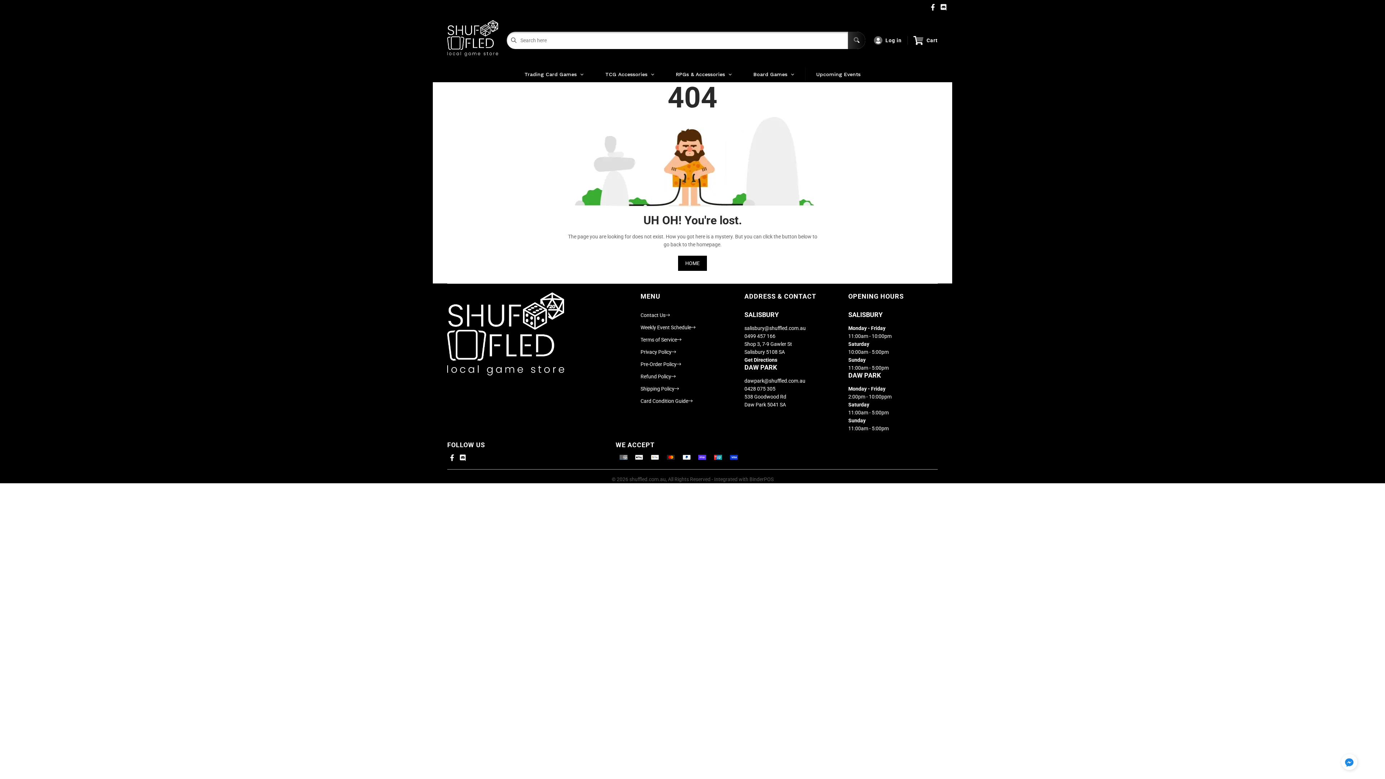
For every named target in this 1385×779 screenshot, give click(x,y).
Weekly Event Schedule (666, 327)
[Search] (856, 40)
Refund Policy (656, 376)
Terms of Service (659, 340)
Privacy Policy (656, 352)
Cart (932, 40)
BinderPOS (761, 479)
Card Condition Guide (664, 401)
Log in (893, 40)
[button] (1349, 762)
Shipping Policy (657, 389)
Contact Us (653, 315)
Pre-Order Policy (659, 364)
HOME (692, 263)
